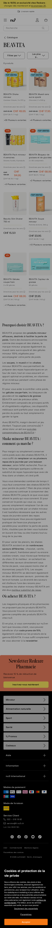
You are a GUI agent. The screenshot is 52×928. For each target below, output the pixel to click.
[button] (26, 460)
